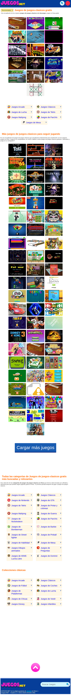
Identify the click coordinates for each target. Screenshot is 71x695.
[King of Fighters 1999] (35, 176)
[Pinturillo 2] (35, 243)
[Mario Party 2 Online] (54, 243)
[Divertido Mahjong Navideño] (35, 216)
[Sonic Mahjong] (35, 309)
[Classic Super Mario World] (35, 256)
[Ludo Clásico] (35, 23)
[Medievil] (54, 150)
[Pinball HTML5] (35, 336)
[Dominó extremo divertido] (54, 323)
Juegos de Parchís (49, 117)
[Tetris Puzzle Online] (54, 230)
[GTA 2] (17, 309)
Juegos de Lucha (19, 112)
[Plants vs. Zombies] (17, 76)
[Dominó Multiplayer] (35, 349)
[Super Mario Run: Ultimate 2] (17, 402)
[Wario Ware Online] (54, 216)
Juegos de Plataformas (16, 592)
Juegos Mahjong (18, 117)
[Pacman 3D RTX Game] (54, 256)
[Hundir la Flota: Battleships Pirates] (35, 429)
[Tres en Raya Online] (35, 90)
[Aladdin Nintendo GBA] (54, 190)
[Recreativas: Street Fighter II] (54, 63)
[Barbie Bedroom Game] (17, 349)
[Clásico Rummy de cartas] (54, 23)
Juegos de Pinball (49, 535)
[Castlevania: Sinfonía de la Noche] (35, 230)
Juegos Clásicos (48, 107)
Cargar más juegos (35, 447)
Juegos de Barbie (48, 527)
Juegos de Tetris (48, 112)
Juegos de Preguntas (45, 549)
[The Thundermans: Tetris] (35, 402)
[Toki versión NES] (17, 150)
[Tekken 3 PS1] (54, 163)
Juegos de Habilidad (20, 543)
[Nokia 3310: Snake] (17, 362)
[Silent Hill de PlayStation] (54, 176)
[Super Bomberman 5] (54, 76)
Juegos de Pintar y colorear (49, 506)
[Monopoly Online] (54, 269)
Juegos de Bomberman (16, 528)
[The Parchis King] (54, 309)
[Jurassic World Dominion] (54, 336)
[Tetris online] (35, 296)
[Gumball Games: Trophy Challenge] (54, 349)
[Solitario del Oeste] (35, 76)
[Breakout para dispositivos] (17, 243)
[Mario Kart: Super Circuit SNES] (17, 416)
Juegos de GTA (47, 500)
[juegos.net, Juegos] (12, 3)
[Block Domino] (17, 23)
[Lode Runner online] (35, 150)
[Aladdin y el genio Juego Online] (35, 63)
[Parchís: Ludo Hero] (35, 203)
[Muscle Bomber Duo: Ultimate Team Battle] (35, 323)
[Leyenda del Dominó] (54, 416)
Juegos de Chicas (19, 599)
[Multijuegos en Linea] (54, 362)
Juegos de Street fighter (19, 536)
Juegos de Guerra (49, 513)
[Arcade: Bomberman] (54, 50)
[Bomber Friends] (35, 283)
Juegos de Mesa (33, 122)
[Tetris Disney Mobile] (35, 376)
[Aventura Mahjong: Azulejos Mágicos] (17, 176)
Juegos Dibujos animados (18, 549)
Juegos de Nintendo (20, 500)
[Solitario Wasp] (17, 376)
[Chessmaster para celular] (17, 63)
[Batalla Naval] (35, 36)
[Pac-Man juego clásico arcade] (17, 256)
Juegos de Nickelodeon (16, 520)
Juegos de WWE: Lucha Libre (19, 557)
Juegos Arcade (18, 107)
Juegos (29, 691)
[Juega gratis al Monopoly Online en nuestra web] (17, 216)
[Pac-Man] (17, 269)
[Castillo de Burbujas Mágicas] (54, 402)
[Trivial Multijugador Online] (17, 296)
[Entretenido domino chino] (35, 190)
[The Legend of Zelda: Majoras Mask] (35, 269)
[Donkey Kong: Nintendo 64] (17, 163)
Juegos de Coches (49, 585)
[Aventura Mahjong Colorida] (35, 362)
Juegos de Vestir (48, 599)
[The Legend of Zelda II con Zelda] (35, 163)
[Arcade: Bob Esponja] (35, 389)
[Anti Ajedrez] (54, 376)
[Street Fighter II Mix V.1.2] (54, 203)
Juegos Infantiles (48, 604)
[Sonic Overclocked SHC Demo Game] (35, 50)
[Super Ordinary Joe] (54, 296)
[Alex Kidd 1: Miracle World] (35, 416)
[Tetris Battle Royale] (17, 283)
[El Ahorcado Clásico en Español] (54, 283)
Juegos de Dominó (49, 556)
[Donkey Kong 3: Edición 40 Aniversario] (17, 336)
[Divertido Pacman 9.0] (17, 323)
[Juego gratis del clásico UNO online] (17, 203)
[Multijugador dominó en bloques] (54, 389)
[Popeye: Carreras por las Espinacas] (17, 36)
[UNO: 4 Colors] (17, 230)
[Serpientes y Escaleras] (17, 389)
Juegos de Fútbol (19, 585)
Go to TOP (35, 667)
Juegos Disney (18, 604)
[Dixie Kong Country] (17, 190)
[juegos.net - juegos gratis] (13, 685)
